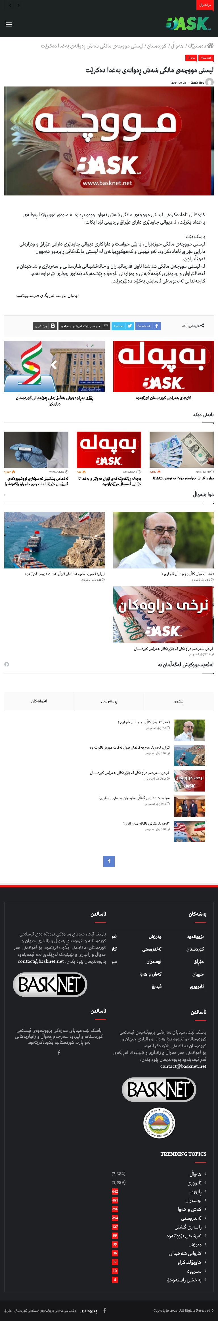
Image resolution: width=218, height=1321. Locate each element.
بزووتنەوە (195, 936)
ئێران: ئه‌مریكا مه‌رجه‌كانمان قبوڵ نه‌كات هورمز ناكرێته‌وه (65, 574)
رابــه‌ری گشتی (188, 1227)
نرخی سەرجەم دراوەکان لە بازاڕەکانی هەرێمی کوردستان (174, 648)
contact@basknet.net (183, 1066)
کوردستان (195, 949)
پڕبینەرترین (109, 701)
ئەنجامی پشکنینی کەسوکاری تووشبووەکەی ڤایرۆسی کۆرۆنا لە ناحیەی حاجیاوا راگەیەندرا (36, 481)
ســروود (194, 1271)
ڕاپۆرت (195, 1191)
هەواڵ (178, 46)
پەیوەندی (88, 1310)
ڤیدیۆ (157, 986)
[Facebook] (109, 861)
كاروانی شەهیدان (185, 1253)
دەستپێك (197, 46)
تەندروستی (152, 949)
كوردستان (157, 46)
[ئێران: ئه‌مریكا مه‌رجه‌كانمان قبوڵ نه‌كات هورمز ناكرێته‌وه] (54, 540)
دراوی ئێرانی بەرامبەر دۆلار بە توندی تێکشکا (183, 478)
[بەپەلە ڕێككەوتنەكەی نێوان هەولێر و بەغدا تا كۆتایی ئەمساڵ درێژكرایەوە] (109, 450)
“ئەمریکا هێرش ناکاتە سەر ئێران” (146, 823)
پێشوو (179, 701)
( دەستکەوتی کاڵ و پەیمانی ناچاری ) (188, 574)
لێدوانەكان (39, 701)
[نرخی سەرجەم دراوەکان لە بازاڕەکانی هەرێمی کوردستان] (163, 614)
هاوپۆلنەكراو (189, 1262)
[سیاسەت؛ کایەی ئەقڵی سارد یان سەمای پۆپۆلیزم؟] (189, 806)
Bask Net (197, 83)
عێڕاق (199, 961)
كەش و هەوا (190, 1209)
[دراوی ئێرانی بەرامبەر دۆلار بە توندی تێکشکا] (182, 450)
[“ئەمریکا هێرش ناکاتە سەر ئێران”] (189, 831)
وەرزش (155, 936)
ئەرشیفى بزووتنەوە (184, 1236)
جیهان (198, 974)
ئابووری (197, 986)
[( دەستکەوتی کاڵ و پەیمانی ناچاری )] (163, 540)
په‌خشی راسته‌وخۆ (184, 1280)
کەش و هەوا (150, 974)
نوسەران (154, 961)
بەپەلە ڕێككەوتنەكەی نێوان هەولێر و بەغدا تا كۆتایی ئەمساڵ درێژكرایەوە (109, 481)
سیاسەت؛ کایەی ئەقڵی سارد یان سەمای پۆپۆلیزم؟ (134, 798)
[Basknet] (187, 23)
